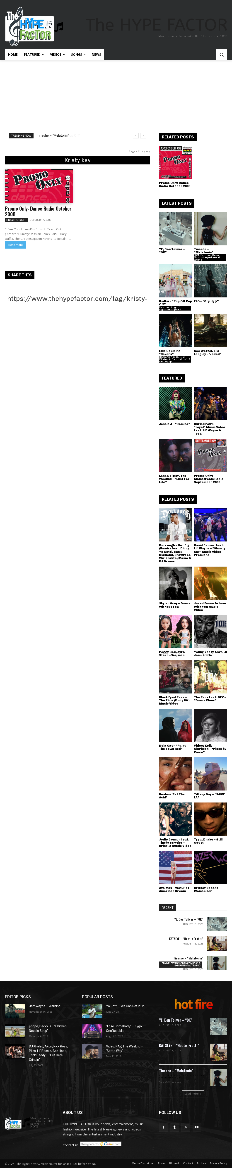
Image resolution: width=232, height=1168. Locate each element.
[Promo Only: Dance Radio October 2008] (39, 186)
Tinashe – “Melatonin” (203, 250)
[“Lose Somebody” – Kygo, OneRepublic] (92, 1031)
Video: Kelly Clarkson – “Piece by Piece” (210, 749)
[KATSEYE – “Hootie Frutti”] (217, 943)
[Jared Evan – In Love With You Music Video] (210, 583)
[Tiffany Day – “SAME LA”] (210, 774)
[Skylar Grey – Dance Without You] (175, 583)
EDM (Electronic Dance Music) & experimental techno (207, 257)
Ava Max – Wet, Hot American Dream (174, 889)
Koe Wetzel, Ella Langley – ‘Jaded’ (207, 352)
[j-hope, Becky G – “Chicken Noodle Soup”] (15, 1031)
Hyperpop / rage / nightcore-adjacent (170, 308)
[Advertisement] (116, 94)
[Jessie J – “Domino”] (175, 403)
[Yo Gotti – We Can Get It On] (92, 1011)
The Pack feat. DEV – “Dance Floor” (210, 699)
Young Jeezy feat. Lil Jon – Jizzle (210, 653)
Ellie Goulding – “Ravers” (171, 352)
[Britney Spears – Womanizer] (210, 867)
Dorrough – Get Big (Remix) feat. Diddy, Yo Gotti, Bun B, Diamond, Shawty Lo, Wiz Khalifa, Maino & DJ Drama (175, 553)
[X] (185, 1127)
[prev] (136, 135)
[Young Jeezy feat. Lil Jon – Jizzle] (210, 631)
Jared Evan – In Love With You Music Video (210, 607)
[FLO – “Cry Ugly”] (210, 280)
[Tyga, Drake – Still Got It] (210, 819)
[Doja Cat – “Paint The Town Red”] (175, 725)
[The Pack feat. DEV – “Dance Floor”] (210, 676)
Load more (191, 1094)
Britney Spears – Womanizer (207, 889)
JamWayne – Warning (44, 1006)
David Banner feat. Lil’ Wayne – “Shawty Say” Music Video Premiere (209, 550)
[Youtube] (197, 1127)
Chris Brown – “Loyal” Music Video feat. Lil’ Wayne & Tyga (209, 428)
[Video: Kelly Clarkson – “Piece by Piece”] (210, 725)
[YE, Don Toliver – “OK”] (175, 228)
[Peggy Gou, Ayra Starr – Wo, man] (175, 631)
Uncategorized (16, 220)
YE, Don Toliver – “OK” (172, 250)
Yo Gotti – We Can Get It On (125, 1006)
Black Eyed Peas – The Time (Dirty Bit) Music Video (174, 700)
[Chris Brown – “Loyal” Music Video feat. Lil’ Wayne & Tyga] (210, 403)
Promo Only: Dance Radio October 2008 (38, 211)
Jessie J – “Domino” (174, 424)
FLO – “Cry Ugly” (206, 301)
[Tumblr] (174, 1127)
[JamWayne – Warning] (15, 1011)
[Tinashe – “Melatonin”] (210, 228)
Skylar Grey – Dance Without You (175, 605)
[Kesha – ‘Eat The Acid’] (175, 774)
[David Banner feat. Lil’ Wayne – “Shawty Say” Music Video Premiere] (210, 524)
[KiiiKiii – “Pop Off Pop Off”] (175, 280)
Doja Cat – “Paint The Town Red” (172, 747)
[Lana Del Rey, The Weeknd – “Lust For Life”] (175, 455)
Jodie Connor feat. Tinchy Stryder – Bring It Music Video (175, 843)
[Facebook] (163, 1127)
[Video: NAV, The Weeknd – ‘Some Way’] (92, 1051)
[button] (221, 54)
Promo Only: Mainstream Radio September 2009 (208, 479)
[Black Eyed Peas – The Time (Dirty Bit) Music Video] (175, 676)
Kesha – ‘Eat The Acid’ (172, 796)
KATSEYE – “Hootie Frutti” (186, 938)
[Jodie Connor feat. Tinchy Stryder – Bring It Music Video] (175, 819)
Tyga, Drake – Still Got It (208, 841)
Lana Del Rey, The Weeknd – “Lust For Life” (174, 479)
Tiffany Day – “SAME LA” (209, 796)
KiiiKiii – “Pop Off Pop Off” (56, 135)
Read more (15, 245)
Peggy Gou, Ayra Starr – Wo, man (172, 653)
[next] (143, 135)
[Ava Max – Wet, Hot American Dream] (175, 867)
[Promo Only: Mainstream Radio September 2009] (210, 455)
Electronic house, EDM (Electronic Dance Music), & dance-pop (174, 359)
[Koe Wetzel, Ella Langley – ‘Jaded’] (210, 330)
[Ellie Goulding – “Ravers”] (175, 330)
